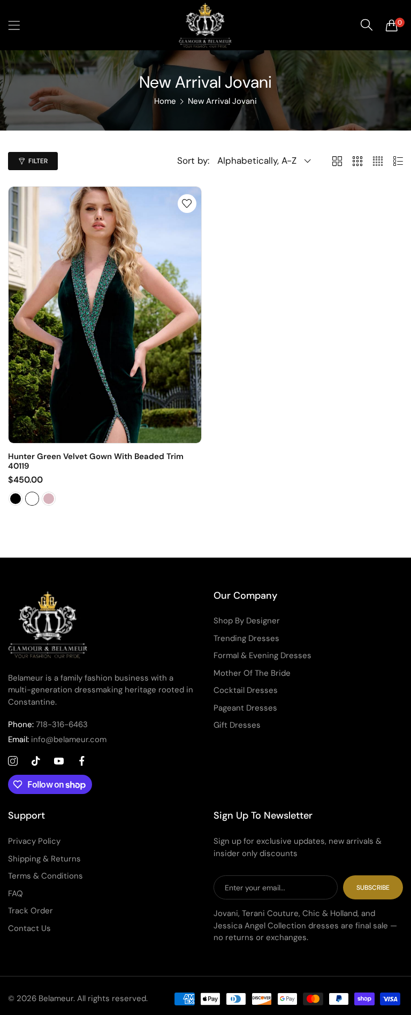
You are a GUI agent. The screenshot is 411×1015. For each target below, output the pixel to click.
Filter (38, 161)
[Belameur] (205, 25)
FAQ (15, 893)
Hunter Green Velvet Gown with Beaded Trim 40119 (96, 461)
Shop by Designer (247, 620)
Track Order (30, 910)
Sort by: (193, 160)
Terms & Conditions (45, 876)
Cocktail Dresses (246, 690)
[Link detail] (13, 761)
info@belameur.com (57, 739)
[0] (392, 25)
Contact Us (29, 928)
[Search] (366, 25)
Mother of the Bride (252, 673)
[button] (187, 203)
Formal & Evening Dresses (262, 655)
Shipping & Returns (44, 858)
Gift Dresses (237, 725)
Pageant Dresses (245, 708)
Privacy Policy (34, 841)
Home (165, 101)
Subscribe (373, 887)
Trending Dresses (246, 638)
